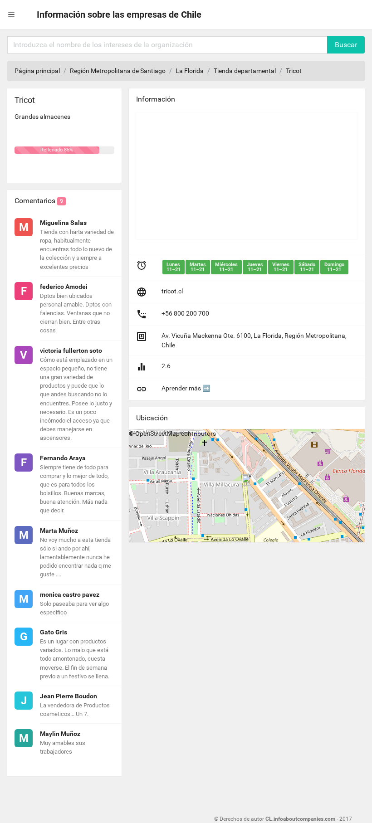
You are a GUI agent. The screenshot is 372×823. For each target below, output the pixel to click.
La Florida (190, 70)
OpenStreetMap (157, 433)
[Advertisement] (246, 175)
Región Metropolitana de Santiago (118, 70)
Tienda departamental (245, 70)
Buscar (346, 44)
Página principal (37, 70)
